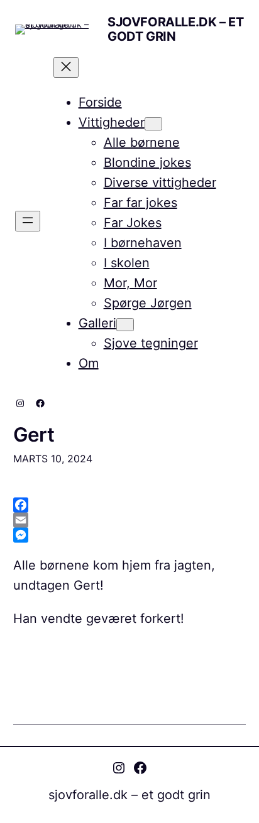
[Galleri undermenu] (125, 324)
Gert (34, 434)
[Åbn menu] (27, 221)
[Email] (129, 520)
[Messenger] (129, 535)
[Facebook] (129, 504)
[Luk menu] (66, 67)
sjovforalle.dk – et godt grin (175, 29)
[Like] (14, 649)
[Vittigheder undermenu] (153, 123)
